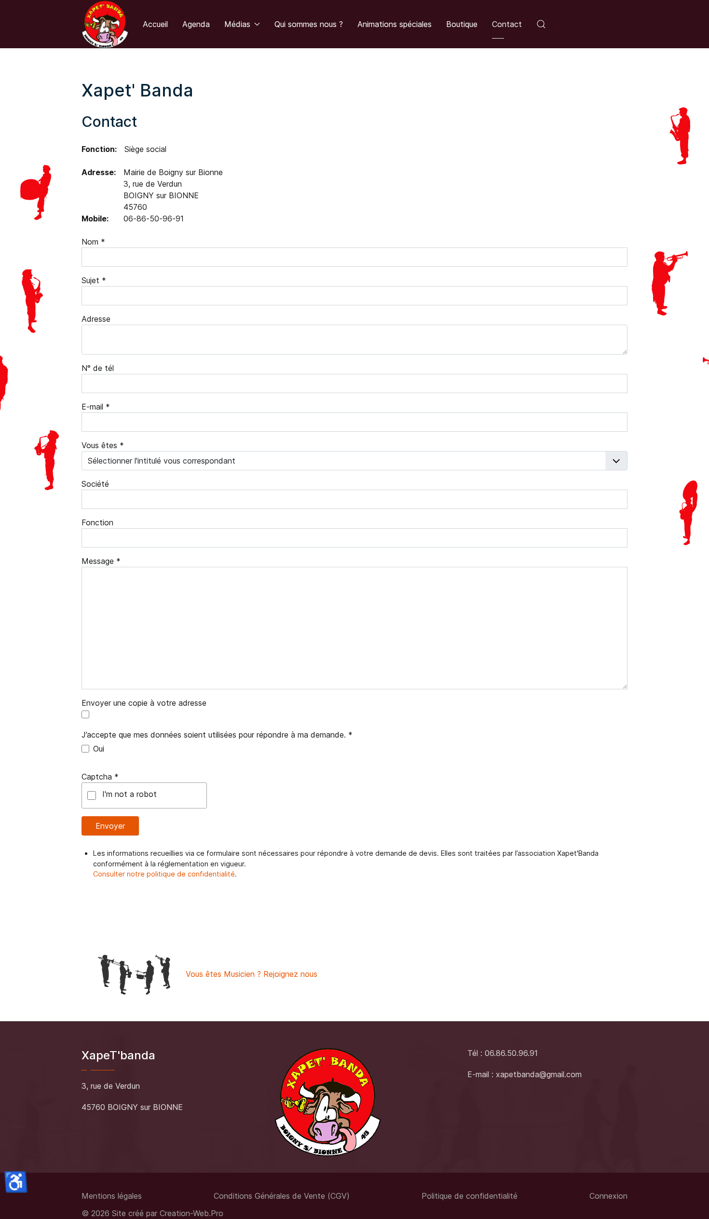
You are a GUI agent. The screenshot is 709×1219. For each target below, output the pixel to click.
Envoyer (110, 826)
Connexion (608, 1196)
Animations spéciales (394, 24)
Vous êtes (103, 445)
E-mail (96, 406)
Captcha (100, 776)
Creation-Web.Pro (191, 1213)
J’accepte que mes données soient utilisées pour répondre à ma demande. (217, 735)
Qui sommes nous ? (308, 24)
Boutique (461, 24)
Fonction (97, 522)
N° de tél (98, 368)
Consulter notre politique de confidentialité (164, 874)
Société (95, 484)
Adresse (96, 319)
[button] (541, 24)
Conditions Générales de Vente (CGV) (282, 1196)
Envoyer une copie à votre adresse (144, 703)
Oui (98, 748)
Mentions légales (112, 1196)
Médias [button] (237, 24)
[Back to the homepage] (105, 24)
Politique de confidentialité (470, 1196)
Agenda (196, 24)
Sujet (94, 280)
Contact (507, 24)
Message (101, 561)
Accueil (155, 24)
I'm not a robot (129, 794)
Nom (93, 242)
